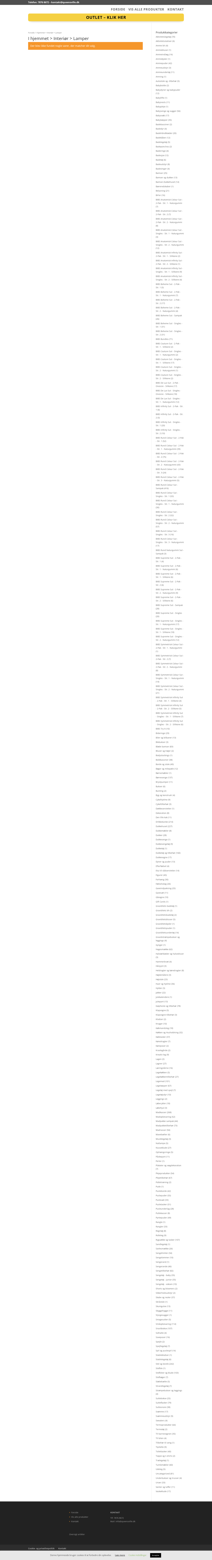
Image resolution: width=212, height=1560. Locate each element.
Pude (158, 1186)
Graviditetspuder (164, 928)
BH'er (158, 195)
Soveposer (161, 1337)
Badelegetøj (161, 142)
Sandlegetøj (161, 1244)
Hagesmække (162, 949)
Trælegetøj (161, 1460)
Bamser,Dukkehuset (165, 182)
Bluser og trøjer (163, 750)
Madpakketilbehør (164, 1125)
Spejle (159, 1341)
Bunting (159, 790)
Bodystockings (162, 755)
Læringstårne (162, 1068)
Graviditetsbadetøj (165, 915)
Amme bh (160, 45)
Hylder (159, 988)
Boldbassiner (162, 759)
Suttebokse (161, 1398)
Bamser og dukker (164, 177)
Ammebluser (162, 50)
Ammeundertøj (163, 72)
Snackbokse (161, 1328)
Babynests (161, 102)
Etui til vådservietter (165, 870)
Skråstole (160, 1301)
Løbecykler (161, 1103)
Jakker (159, 992)
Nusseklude (161, 1147)
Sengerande (161, 1266)
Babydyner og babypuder (168, 89)
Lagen (159, 1059)
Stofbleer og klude (164, 1372)
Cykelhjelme (161, 799)
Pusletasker (161, 1204)
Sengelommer (162, 1257)
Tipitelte (160, 1447)
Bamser (159, 173)
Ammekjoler (161, 59)
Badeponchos (162, 146)
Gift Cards (160, 901)
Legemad (160, 1081)
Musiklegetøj (162, 1139)
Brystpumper (162, 782)
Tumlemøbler (162, 1464)
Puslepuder (161, 1195)
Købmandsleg (162, 1028)
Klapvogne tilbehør (165, 1014)
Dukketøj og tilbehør (165, 853)
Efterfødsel (161, 866)
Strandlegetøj (162, 1386)
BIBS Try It (161, 728)
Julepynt (160, 1001)
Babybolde (161, 85)
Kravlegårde (161, 1050)
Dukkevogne (161, 857)
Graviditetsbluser (164, 919)
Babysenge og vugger (166, 111)
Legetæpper (161, 1085)
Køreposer (161, 1045)
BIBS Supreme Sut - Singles (169, 613)
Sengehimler (162, 1253)
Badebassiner (162, 124)
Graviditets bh (162, 910)
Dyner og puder (163, 861)
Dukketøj (160, 848)
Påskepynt (161, 1156)
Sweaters (160, 1420)
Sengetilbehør (162, 1270)
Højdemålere (162, 975)
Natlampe (160, 1143)
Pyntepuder (161, 1217)
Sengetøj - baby (163, 1275)
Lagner (159, 1063)
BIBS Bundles (162, 339)
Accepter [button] (155, 1555)
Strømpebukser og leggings (169, 1390)
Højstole (160, 979)
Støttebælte (161, 1381)
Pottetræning (162, 1182)
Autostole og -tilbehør (166, 81)
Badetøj (159, 159)
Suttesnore (161, 1407)
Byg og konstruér (164, 795)
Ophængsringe (163, 1152)
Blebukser (160, 742)
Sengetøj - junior (164, 1279)
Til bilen (160, 1438)
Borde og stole (163, 764)
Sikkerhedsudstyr (164, 1293)
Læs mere (120, 1555)
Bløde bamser (162, 746)
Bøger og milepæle (165, 768)
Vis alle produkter (146, 9)
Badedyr (160, 128)
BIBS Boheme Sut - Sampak (169, 315)
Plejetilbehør (162, 1177)
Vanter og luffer (163, 1487)
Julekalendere (162, 997)
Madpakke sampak (165, 1121)
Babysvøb (160, 115)
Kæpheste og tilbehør (166, 1006)
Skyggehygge (162, 1310)
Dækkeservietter (163, 808)
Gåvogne (160, 897)
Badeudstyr (161, 164)
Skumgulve (161, 1306)
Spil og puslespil (164, 1350)
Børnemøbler (162, 773)
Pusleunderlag (163, 1208)
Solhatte (160, 1333)
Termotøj (160, 1429)
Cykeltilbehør (162, 804)
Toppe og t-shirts (164, 1456)
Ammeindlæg (162, 54)
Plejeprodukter (163, 1173)
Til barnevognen (163, 1433)
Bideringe (160, 733)
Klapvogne (161, 1010)
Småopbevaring (163, 1324)
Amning (159, 76)
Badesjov (160, 155)
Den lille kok (161, 817)
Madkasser (161, 1112)
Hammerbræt (162, 961)
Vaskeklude (161, 1491)
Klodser (159, 1019)
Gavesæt (160, 892)
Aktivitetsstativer (164, 41)
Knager (159, 1023)
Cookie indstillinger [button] (137, 1555)
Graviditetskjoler (164, 923)
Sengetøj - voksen (164, 1284)
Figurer (159, 875)
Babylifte (160, 97)
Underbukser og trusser (167, 1478)
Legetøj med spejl (164, 1090)
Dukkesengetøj (163, 844)
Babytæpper (162, 120)
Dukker (159, 835)
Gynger (159, 945)
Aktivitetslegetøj (163, 36)
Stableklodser (162, 1355)
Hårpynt (160, 966)
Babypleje (160, 106)
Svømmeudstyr (163, 1416)
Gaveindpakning (163, 888)
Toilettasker (161, 1451)
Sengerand (161, 1262)
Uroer (158, 1482)
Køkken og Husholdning (167, 1032)
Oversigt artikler (77, 1534)
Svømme (160, 1411)
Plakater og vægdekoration (168, 1165)
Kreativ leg (161, 1054)
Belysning (160, 190)
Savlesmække (162, 1248)
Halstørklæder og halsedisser (170, 953)
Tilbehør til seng (163, 1442)
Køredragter (161, 1041)
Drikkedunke (162, 821)
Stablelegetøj (162, 1359)
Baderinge (161, 150)
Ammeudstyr (162, 67)
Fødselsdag (161, 883)
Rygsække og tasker (165, 1239)
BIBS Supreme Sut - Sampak (169, 605)
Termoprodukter (164, 1424)
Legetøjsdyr (161, 1094)
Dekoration (161, 813)
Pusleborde (161, 1191)
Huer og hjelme (163, 983)
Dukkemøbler (162, 830)
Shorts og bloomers (165, 1288)
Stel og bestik (162, 1363)
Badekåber (161, 137)
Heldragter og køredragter (168, 970)
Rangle (159, 1222)
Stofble (159, 1368)
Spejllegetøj (161, 1346)
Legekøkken (161, 1072)
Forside (118, 9)
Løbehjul (160, 1107)
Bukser (159, 786)
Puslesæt (160, 1200)
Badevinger (161, 168)
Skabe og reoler (163, 1297)
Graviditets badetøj (165, 906)
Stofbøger (160, 1377)
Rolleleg (159, 1235)
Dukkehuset (161, 826)
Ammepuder (162, 63)
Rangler (159, 1226)
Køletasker (161, 1037)
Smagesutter (162, 1319)
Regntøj (159, 1230)
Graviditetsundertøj (165, 932)
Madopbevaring (163, 1116)
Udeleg (159, 1469)
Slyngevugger (162, 1315)
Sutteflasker (161, 1402)
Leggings (160, 1099)
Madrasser (161, 1130)
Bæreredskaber (163, 186)
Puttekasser (161, 1213)
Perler (159, 1161)
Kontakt (175, 9)
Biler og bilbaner (164, 737)
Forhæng (160, 879)
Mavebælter (161, 1134)
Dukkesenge (161, 839)
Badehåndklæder (164, 133)
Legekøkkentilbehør (165, 1076)
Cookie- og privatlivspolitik (41, 1548)
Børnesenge (161, 777)
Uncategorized (163, 1473)
